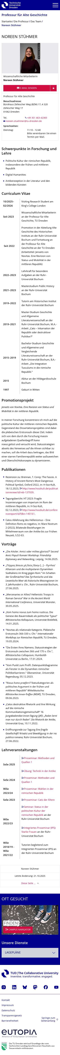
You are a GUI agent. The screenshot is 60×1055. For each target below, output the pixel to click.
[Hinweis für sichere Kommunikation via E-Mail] (53, 88)
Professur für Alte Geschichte (24, 15)
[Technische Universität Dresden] (11, 5)
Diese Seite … (28, 883)
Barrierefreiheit (10, 1021)
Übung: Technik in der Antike (40, 771)
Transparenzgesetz (12, 1016)
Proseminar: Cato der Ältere (39, 800)
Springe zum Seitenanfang (48, 1019)
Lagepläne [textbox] (13, 952)
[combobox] (30, 953)
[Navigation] (55, 5)
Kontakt (6, 1000)
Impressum (8, 1005)
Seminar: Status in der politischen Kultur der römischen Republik (34, 811)
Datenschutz (8, 1011)
